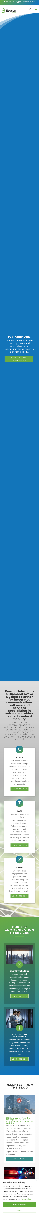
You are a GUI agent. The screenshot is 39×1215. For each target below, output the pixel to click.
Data (19, 811)
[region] (19, 1197)
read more (19, 1158)
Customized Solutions (19, 1035)
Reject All (19, 1210)
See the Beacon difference (17, 359)
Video (19, 867)
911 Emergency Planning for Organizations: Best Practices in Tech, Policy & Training (19, 1120)
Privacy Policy (26, 1199)
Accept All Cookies (19, 1204)
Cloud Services (19, 971)
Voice (19, 757)
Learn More (18, 789)
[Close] (36, 1181)
